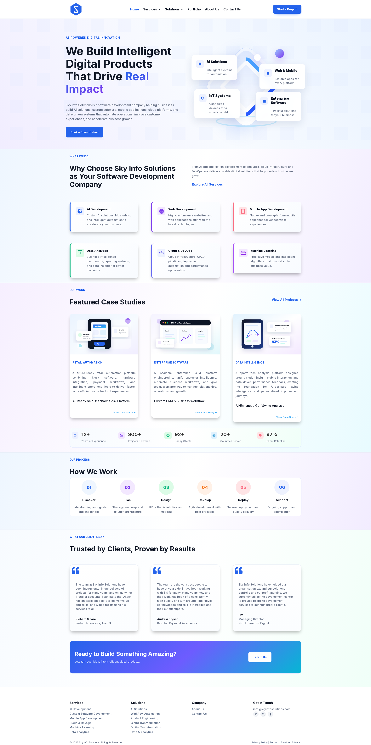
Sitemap (296, 742)
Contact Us (232, 9)
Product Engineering (144, 718)
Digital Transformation (146, 727)
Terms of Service (280, 742)
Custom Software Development (90, 713)
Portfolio (194, 9)
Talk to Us (260, 657)
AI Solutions (139, 709)
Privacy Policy (260, 742)
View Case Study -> (124, 412)
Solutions (172, 9)
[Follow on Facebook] (263, 714)
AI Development (80, 709)
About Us (212, 9)
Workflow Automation (145, 713)
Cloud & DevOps (81, 723)
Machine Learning (82, 727)
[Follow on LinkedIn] (256, 714)
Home (134, 9)
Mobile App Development (87, 718)
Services (150, 9)
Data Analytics (79, 732)
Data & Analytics (142, 732)
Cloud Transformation (145, 723)
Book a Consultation (85, 132)
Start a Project (287, 9)
